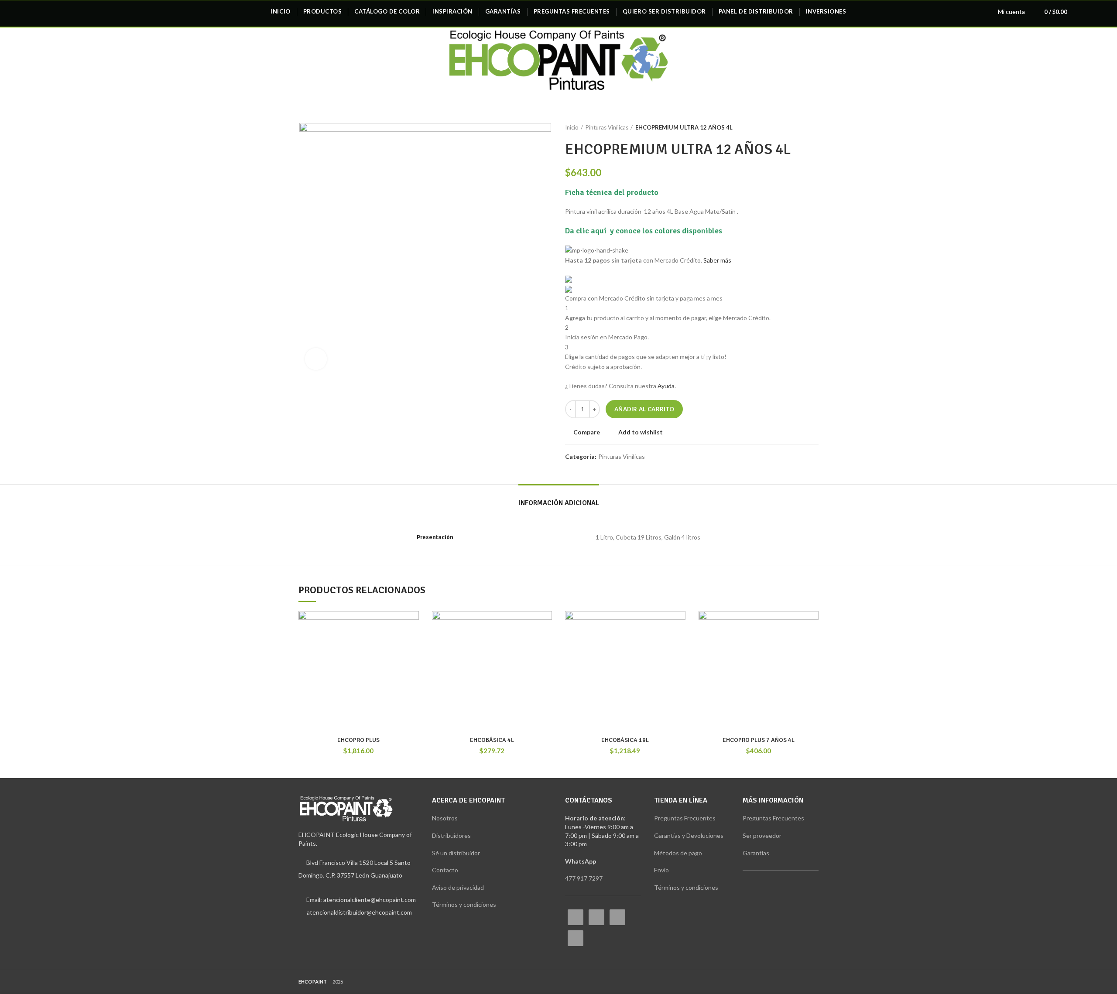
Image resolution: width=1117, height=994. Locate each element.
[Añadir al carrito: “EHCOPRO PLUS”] (412, 645)
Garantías (757, 853)
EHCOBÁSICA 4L (492, 740)
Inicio (572, 127)
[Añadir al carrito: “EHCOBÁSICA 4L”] (545, 645)
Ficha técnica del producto (611, 192)
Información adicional (558, 503)
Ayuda (666, 385)
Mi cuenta (1011, 11)
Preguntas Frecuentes (685, 818)
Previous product (796, 127)
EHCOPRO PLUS (358, 740)
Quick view (412, 664)
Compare (586, 432)
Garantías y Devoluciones (689, 835)
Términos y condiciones (464, 904)
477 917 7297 (584, 878)
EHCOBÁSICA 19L (625, 740)
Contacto (445, 870)
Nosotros (445, 818)
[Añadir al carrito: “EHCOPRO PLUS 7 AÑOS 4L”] (812, 645)
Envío (661, 870)
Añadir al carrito (644, 409)
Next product (814, 127)
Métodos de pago (678, 853)
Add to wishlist (640, 432)
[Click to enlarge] (316, 359)
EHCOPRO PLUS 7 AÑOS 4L (759, 740)
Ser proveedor (762, 835)
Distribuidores (451, 835)
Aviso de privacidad (458, 887)
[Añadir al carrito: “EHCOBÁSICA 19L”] (679, 645)
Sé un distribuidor (456, 853)
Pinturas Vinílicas (607, 127)
